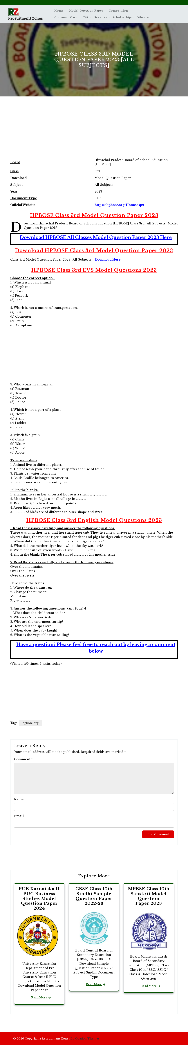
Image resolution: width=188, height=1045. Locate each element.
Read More (39, 997)
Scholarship (122, 17)
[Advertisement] (94, 131)
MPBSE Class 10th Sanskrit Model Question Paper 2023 (148, 896)
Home (59, 10)
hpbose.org (30, 723)
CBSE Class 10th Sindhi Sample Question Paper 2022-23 (94, 896)
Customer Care (65, 17)
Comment (23, 759)
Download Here (107, 259)
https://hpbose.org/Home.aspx (119, 205)
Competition (118, 10)
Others (141, 17)
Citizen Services (95, 17)
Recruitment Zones (25, 18)
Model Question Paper (86, 10)
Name (19, 799)
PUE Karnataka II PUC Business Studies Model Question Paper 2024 (39, 898)
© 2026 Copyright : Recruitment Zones (56, 1038)
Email (19, 816)
